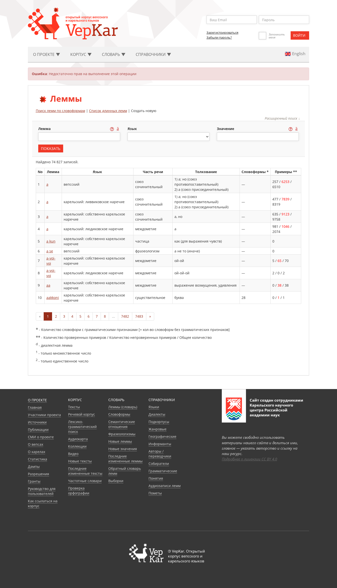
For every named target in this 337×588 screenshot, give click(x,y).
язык (132, 128)
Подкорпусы (159, 421)
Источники (37, 422)
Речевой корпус (81, 414)
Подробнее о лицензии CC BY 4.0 (249, 459)
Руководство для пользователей (42, 491)
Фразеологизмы (121, 434)
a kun (51, 241)
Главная (35, 407)
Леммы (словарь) (122, 407)
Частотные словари (85, 480)
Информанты (160, 443)
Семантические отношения (121, 424)
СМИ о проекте (41, 437)
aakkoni (52, 297)
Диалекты (157, 414)
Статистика (37, 459)
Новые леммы (120, 441)
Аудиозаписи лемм (165, 485)
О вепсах (35, 444)
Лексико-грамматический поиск (82, 426)
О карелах (36, 451)
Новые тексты (80, 461)
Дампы (34, 466)
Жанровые (158, 429)
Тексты (74, 407)
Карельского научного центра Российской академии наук (271, 410)
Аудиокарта (78, 439)
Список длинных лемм (108, 110)
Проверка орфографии (78, 490)
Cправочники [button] (151, 54)
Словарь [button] (111, 54)
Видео (73, 453)
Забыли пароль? (219, 37)
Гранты (34, 481)
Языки (154, 407)
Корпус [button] (78, 54)
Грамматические (163, 471)
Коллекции (77, 446)
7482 (125, 316)
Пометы (155, 493)
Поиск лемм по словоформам (60, 110)
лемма (45, 128)
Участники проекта (44, 414)
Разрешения (38, 474)
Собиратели (159, 463)
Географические (162, 436)
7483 (139, 316)
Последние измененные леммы (125, 458)
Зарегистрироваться (222, 32)
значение (226, 128)
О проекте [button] (44, 54)
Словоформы (119, 414)
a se (49, 251)
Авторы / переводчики (160, 453)
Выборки (115, 480)
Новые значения (122, 448)
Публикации (38, 429)
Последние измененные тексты (85, 471)
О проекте (37, 400)
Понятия (156, 478)
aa (48, 285)
